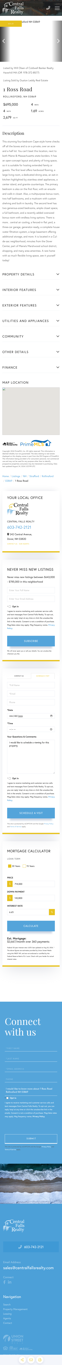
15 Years (30, 865)
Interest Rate (15, 905)
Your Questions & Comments (21, 736)
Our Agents (24, 544)
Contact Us (12, 544)
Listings (16, 476)
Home (5, 476)
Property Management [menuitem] (15, 1309)
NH (25, 476)
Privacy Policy (48, 824)
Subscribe (31, 641)
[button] (5, 41)
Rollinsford (47, 476)
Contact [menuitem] (7, 1323)
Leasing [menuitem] (7, 1313)
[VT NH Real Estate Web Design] (31, 1339)
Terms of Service (15, 827)
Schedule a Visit (42, 676)
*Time (10, 723)
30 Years (16, 865)
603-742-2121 (19, 527)
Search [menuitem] (7, 1304)
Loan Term (13, 858)
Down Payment (15, 891)
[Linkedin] (9, 1282)
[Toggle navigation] (57, 8)
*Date (10, 710)
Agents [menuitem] (7, 1318)
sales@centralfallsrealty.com (28, 1267)
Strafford (34, 476)
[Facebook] (4, 1282)
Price (10, 877)
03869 (8, 480)
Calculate (31, 926)
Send (31, 1139)
